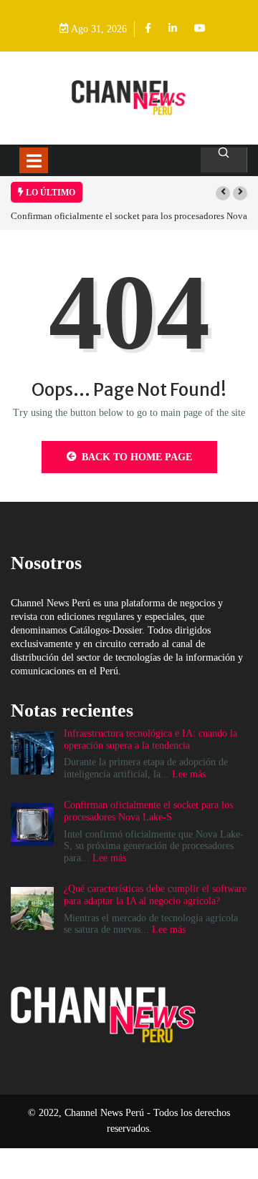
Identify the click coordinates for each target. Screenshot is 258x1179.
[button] (223, 193)
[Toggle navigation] (34, 160)
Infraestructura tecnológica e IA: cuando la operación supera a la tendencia (150, 739)
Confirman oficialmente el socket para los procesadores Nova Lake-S (148, 811)
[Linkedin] (172, 29)
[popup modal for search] (224, 160)
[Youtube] (200, 29)
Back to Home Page (137, 457)
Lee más (189, 774)
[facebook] (148, 29)
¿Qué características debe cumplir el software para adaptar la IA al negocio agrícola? (155, 894)
